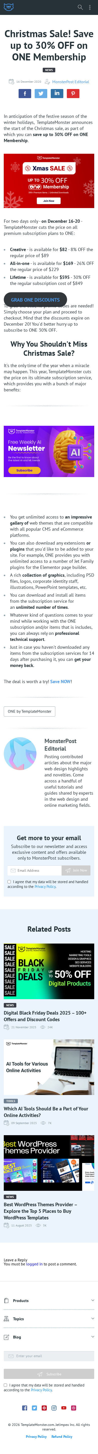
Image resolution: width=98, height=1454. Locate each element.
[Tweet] (41, 93)
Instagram (54, 1408)
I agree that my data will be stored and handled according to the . (48, 884)
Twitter (34, 1408)
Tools (10, 1101)
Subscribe (53, 1374)
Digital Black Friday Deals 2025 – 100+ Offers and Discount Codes (45, 1016)
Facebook (24, 1408)
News (49, 70)
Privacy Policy (45, 886)
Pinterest (44, 1408)
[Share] (25, 93)
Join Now (80, 870)
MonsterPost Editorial (70, 81)
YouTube (63, 1408)
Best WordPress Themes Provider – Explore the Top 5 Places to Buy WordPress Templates (40, 1211)
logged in (34, 1263)
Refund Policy (62, 1436)
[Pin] (73, 93)
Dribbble (73, 1408)
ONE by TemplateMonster (29, 711)
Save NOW (60, 681)
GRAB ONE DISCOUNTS (35, 299)
